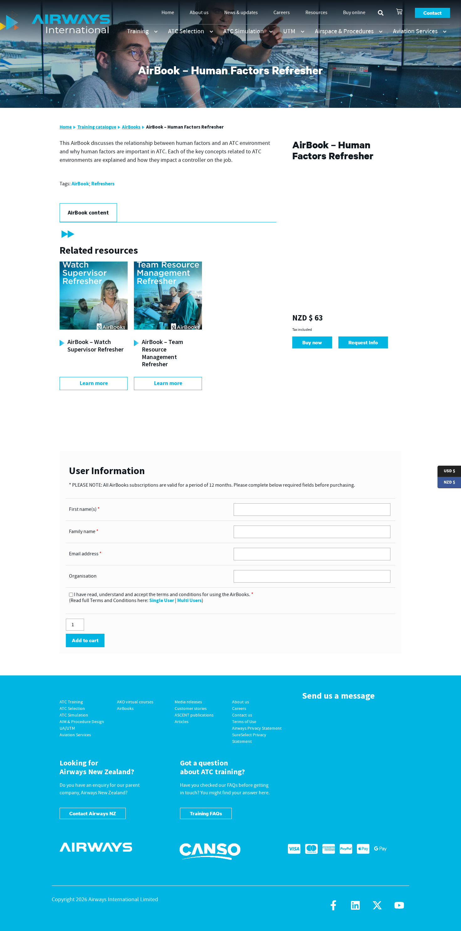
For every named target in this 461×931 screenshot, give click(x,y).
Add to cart (85, 640)
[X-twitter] (377, 905)
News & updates (241, 13)
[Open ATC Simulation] (271, 31)
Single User (161, 600)
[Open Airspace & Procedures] (381, 31)
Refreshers (102, 183)
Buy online (354, 13)
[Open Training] (156, 31)
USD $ (446, 470)
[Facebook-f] (333, 905)
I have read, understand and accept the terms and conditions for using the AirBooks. (163, 594)
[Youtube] (399, 905)
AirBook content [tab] (88, 212)
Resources (316, 13)
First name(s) (84, 509)
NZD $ (446, 481)
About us (199, 13)
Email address (85, 554)
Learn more (94, 383)
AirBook (80, 183)
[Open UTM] (303, 31)
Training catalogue (96, 127)
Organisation (83, 576)
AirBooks (131, 127)
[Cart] (399, 11)
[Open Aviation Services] (445, 31)
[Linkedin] (355, 905)
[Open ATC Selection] (211, 31)
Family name (83, 531)
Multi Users (189, 600)
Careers (281, 13)
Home (168, 13)
